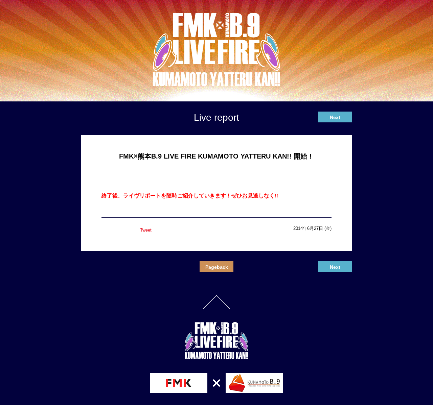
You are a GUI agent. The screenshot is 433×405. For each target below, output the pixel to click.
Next (335, 117)
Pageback (216, 267)
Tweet (146, 230)
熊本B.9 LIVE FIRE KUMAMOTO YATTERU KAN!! (216, 50)
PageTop (216, 302)
